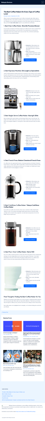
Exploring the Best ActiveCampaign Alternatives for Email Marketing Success (32, 334)
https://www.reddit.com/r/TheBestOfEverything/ (25, 411)
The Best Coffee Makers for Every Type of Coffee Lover (13, 392)
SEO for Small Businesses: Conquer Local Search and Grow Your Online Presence (31, 366)
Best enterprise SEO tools (9, 363)
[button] (30, 59)
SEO (4, 365)
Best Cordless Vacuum (6, 394)
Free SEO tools (5, 398)
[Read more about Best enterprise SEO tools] (12, 356)
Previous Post (4, 312)
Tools (4, 334)
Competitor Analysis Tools (7, 396)
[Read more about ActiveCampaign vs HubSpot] (12, 326)
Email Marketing (26, 336)
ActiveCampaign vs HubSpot (10, 332)
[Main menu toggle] (43, 2)
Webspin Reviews (6, 2)
